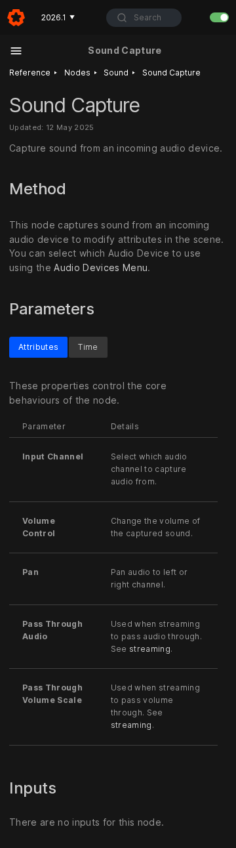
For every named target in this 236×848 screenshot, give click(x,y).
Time (88, 346)
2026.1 (58, 17)
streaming (149, 648)
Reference (29, 72)
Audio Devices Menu (101, 268)
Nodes (77, 72)
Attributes (38, 346)
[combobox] (144, 18)
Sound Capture (171, 72)
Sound (116, 72)
